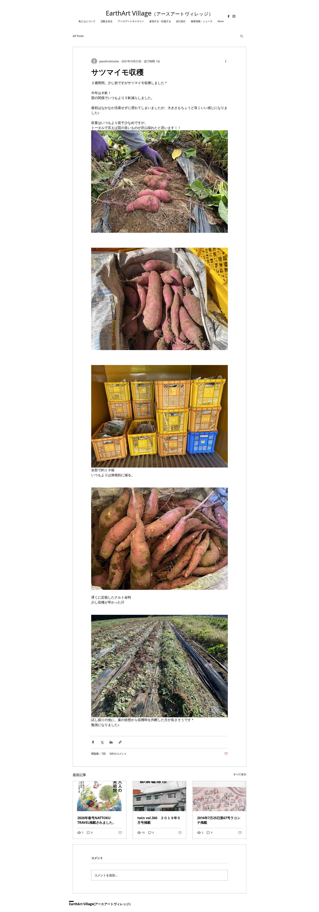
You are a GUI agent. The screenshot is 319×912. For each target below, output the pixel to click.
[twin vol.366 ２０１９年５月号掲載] (159, 796)
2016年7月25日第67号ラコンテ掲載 (218, 820)
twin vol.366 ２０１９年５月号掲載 (159, 820)
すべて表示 (239, 774)
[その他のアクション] (225, 61)
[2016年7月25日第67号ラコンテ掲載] (219, 796)
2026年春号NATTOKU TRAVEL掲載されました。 (96, 820)
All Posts (78, 36)
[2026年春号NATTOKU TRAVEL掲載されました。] (99, 796)
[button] (241, 35)
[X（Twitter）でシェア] (102, 742)
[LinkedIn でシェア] (111, 742)
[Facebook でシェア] (93, 742)
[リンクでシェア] (120, 742)
